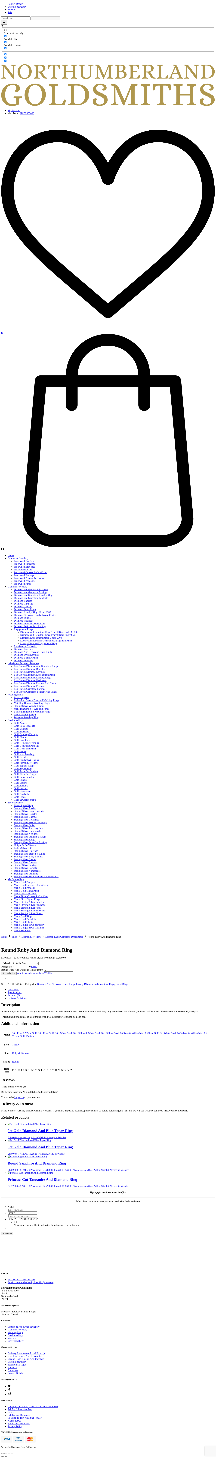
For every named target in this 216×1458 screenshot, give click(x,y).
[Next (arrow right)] (5, 1456)
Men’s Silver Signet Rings (27, 899)
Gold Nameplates (22, 791)
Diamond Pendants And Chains (29, 623)
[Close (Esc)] (12, 1453)
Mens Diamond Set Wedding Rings (31, 708)
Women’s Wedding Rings (26, 717)
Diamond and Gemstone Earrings (30, 592)
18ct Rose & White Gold (24, 1033)
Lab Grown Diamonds (19, 1415)
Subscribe (7, 1233)
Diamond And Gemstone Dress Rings (33, 652)
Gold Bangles (21, 728)
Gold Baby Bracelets (24, 726)
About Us (12, 1367)
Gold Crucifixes (22, 740)
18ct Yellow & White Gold (86, 1033)
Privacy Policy (15, 1426)
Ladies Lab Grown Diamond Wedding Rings (36, 700)
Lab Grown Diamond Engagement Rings (34, 674)
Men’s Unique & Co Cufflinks (29, 927)
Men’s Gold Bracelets (25, 919)
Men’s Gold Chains (23, 922)
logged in (19, 1097)
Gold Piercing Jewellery (26, 762)
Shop (14, 936)
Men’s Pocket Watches (25, 893)
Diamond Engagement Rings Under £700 (41, 637)
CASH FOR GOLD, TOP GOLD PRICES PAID (33, 1406)
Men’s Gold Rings (23, 916)
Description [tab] (13, 989)
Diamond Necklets (23, 620)
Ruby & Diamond (21, 1053)
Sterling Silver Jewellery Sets (28, 828)
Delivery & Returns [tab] (17, 998)
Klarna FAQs (14, 1420)
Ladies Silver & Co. (24, 848)
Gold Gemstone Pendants (26, 745)
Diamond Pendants (23, 660)
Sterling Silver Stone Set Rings (29, 853)
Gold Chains (20, 779)
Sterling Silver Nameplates (27, 870)
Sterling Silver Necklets (25, 833)
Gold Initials (20, 751)
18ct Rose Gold (46, 1033)
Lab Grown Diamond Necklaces (30, 680)
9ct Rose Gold (152, 1033)
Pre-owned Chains (23, 569)
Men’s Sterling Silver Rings (27, 907)
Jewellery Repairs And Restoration (25, 1356)
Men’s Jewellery (16, 879)
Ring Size (6, 966)
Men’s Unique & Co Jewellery (29, 924)
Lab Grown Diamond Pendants (29, 686)
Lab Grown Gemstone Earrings (29, 689)
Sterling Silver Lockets (25, 868)
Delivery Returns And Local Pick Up (26, 1353)
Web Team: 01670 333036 (21, 1279)
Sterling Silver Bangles (25, 814)
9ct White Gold (168, 1033)
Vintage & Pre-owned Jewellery (24, 1326)
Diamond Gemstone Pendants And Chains (35, 615)
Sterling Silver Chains (25, 859)
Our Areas (13, 1370)
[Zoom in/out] (2, 1453)
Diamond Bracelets (23, 649)
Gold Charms (20, 737)
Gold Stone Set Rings (25, 774)
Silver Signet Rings (23, 805)
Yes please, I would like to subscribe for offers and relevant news (46, 1225)
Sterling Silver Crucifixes (26, 819)
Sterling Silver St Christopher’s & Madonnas (36, 876)
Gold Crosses (20, 782)
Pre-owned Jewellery (18, 558)
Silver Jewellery (16, 802)
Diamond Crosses (23, 606)
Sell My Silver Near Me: (20, 1409)
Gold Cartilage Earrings (26, 734)
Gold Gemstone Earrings (26, 743)
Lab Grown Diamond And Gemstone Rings (36, 666)
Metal (6, 963)
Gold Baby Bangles (24, 777)
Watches (12, 1338)
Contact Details (15, 4)
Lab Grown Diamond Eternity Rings (32, 677)
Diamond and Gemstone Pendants (31, 598)
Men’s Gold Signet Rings (26, 890)
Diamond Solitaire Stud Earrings (30, 626)
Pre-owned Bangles (24, 561)
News (10, 1412)
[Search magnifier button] (4, 22)
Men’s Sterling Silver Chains (28, 913)
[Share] (9, 1453)
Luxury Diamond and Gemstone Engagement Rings (46, 640)
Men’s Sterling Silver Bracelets (29, 910)
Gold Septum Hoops (24, 765)
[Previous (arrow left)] (2, 1456)
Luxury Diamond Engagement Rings (38, 643)
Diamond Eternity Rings (26, 657)
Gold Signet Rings (23, 768)
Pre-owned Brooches (24, 566)
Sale (10, 12)
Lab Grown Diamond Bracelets (29, 669)
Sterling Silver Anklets (25, 808)
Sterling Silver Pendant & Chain (30, 836)
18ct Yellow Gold (110, 1033)
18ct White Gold (63, 1033)
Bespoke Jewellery (17, 6)
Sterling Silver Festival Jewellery (30, 822)
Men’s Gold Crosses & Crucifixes (31, 885)
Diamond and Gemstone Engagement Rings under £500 (48, 635)
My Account (14, 110)
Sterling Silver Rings (24, 839)
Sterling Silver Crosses (25, 862)
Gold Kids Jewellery (24, 754)
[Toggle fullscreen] (5, 1453)
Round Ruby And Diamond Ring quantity (22, 969)
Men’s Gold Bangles (24, 882)
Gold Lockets (21, 788)
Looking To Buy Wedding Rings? (25, 1417)
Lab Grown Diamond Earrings (29, 672)
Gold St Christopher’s (25, 799)
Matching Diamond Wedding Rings (31, 703)
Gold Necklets (21, 757)
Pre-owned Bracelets (24, 564)
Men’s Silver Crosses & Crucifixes (31, 896)
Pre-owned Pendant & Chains (29, 578)
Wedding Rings (15, 694)
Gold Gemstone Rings (25, 748)
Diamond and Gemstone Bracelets (31, 589)
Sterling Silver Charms (25, 816)
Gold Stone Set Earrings (26, 771)
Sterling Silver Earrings (25, 865)
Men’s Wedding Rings (25, 714)
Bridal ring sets (21, 697)
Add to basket (9, 973)
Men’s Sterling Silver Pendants (29, 905)
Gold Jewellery (15, 720)
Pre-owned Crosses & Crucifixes (30, 572)
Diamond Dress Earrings (26, 654)
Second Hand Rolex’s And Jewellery (26, 1359)
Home (11, 555)
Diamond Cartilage (23, 603)
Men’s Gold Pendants (24, 887)
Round (15, 1061)
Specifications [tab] (15, 992)
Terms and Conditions (19, 1423)
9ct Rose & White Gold (131, 1033)
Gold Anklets (20, 723)
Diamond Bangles (23, 600)
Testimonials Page (17, 1364)
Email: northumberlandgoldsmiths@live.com (30, 1282)
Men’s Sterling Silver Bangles (29, 902)
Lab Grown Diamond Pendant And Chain (35, 683)
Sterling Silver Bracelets (26, 851)
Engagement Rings (23, 629)
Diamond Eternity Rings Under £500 (32, 612)
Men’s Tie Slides (22, 930)
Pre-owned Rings (22, 583)
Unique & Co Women (25, 845)
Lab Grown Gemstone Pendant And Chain (35, 691)
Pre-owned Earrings (24, 575)
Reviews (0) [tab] (14, 995)
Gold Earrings (21, 785)
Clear (34, 966)
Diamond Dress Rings (25, 609)
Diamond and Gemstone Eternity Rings (33, 595)
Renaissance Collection (25, 646)
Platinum (30, 1036)
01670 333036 (27, 113)
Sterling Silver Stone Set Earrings (30, 842)
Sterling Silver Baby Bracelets (29, 811)
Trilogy (15, 1044)
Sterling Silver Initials (24, 825)
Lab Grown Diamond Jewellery (23, 663)
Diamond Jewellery (17, 586)
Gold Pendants (21, 794)
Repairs (11, 9)
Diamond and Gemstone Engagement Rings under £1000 (48, 632)
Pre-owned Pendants (24, 581)
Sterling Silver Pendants (26, 873)
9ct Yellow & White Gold (189, 1033)
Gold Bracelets (21, 731)
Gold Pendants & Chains (26, 760)
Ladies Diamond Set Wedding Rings (32, 711)
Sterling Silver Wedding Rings (29, 706)
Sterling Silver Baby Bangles (28, 856)
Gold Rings (19, 797)
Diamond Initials (22, 618)
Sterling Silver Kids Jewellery (29, 831)
